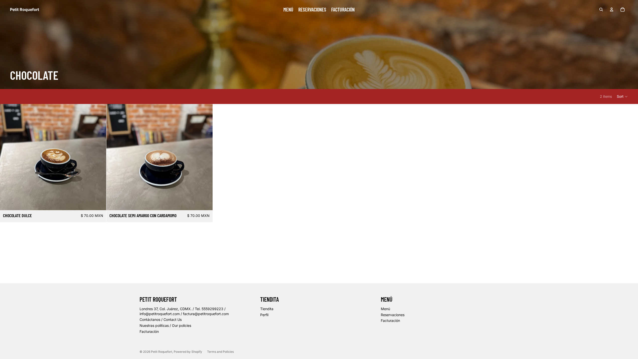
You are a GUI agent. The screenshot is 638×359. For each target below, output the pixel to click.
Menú (385, 309)
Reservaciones (392, 315)
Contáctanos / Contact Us (161, 319)
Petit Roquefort (161, 352)
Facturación (149, 331)
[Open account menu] (611, 9)
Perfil (264, 315)
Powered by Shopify (188, 352)
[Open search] (601, 9)
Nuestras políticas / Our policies (165, 325)
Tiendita (266, 309)
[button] (622, 96)
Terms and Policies (220, 352)
